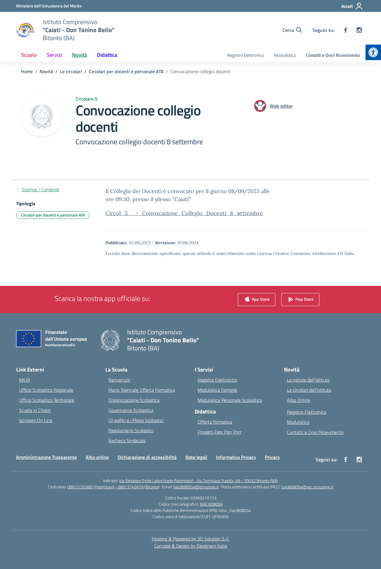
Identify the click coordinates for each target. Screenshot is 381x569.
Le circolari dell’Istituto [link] (309, 390)
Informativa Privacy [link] (236, 457)
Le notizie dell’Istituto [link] (308, 379)
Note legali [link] (196, 457)
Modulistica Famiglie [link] (217, 390)
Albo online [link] (97, 457)
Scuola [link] (29, 55)
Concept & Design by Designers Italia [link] (190, 545)
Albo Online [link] (298, 400)
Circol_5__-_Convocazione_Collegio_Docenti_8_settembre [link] (184, 213)
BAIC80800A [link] (211, 504)
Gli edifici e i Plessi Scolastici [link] (135, 420)
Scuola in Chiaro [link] (35, 410)
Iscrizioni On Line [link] (35, 420)
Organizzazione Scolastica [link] (134, 400)
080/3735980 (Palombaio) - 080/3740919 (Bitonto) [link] (113, 487)
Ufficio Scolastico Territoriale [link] (46, 400)
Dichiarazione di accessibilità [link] (147, 457)
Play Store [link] (303, 299)
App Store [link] (260, 299)
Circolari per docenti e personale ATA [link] (53, 215)
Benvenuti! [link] (119, 379)
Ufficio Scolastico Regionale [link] (46, 390)
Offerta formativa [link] (215, 421)
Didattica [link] (107, 55)
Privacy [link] (272, 457)
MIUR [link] (24, 379)
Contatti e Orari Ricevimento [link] (333, 55)
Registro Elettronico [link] (245, 55)
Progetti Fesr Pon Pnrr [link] (219, 431)
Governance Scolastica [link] (130, 410)
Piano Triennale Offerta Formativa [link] (141, 390)
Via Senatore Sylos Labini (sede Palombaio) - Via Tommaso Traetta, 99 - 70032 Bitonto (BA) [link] (198, 480)
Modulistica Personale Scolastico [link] (230, 400)
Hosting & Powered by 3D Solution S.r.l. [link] (190, 538)
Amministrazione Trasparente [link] (46, 457)
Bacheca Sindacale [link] (127, 440)
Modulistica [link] (285, 55)
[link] (373, 52)
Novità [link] (79, 55)
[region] (303, 511)
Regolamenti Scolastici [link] (130, 430)
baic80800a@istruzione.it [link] (196, 487)
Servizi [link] (54, 55)
